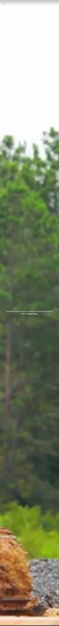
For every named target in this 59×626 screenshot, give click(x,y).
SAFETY (33, 3)
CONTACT (37, 3)
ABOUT (15, 3)
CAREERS (29, 3)
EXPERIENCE (25, 3)
